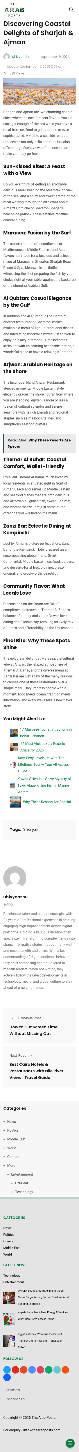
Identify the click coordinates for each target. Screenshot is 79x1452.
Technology (24, 1192)
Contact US (15, 1399)
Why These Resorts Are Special (47, 802)
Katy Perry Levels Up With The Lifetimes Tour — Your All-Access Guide (43, 764)
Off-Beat (21, 1183)
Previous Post (29, 1018)
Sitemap (12, 1389)
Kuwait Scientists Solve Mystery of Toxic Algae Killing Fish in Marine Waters (44, 785)
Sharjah (30, 829)
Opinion (13, 1157)
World (11, 1148)
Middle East (16, 1139)
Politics (13, 1130)
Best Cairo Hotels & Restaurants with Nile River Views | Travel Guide (36, 1071)
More (11, 1165)
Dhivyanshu (15, 897)
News (11, 1122)
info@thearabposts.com (42, 1430)
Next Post (17, 1055)
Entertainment (22, 1174)
